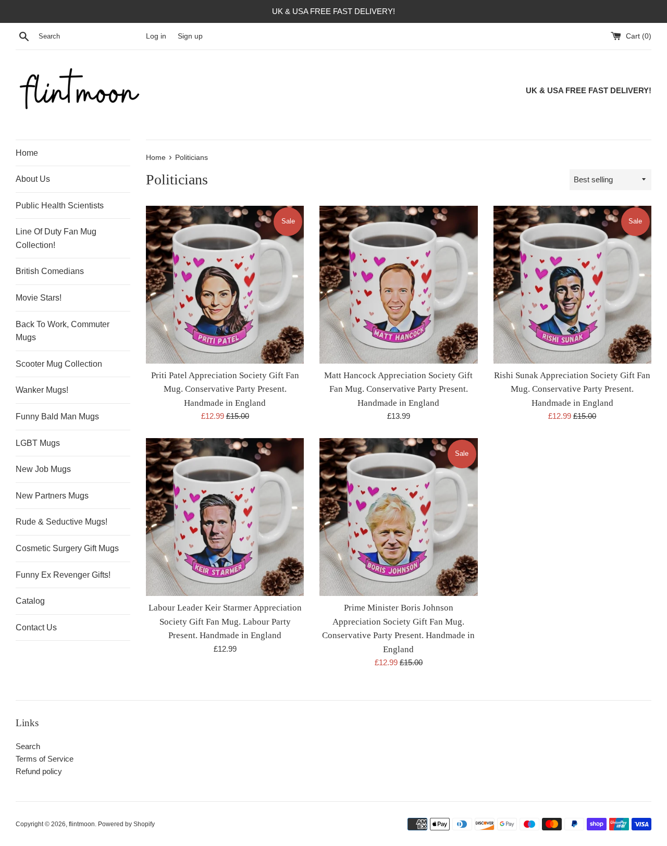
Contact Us (36, 627)
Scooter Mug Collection (59, 363)
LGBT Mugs (38, 443)
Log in (156, 36)
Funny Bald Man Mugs (57, 416)
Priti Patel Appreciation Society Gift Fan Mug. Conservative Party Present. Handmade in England (225, 389)
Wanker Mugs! (42, 389)
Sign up (190, 36)
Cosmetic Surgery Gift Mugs (67, 548)
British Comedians (50, 271)
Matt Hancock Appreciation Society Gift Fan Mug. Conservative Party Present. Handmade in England (398, 389)
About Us (33, 179)
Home (27, 152)
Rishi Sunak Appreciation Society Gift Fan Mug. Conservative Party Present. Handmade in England (572, 389)
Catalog (30, 600)
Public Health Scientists (60, 205)
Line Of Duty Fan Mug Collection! (56, 238)
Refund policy (39, 771)
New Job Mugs (43, 469)
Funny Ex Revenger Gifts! (63, 574)
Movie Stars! (38, 297)
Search (28, 746)
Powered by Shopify (126, 824)
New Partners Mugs (52, 495)
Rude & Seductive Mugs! (61, 521)
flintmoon (82, 824)
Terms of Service (44, 758)
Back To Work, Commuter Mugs (62, 331)
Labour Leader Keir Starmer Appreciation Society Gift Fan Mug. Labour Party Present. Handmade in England (225, 621)
